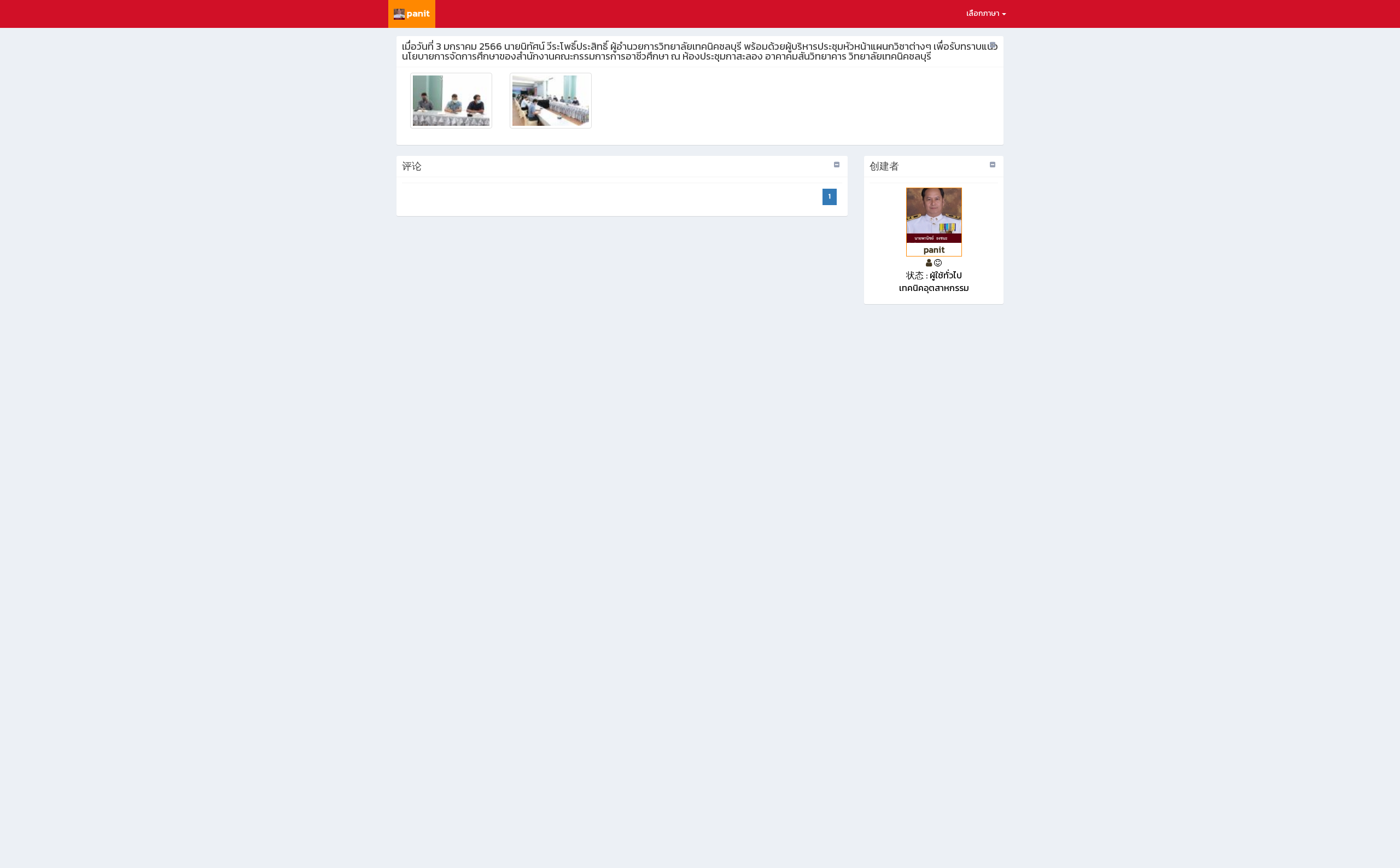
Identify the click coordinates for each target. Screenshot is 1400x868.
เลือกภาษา (983, 13)
